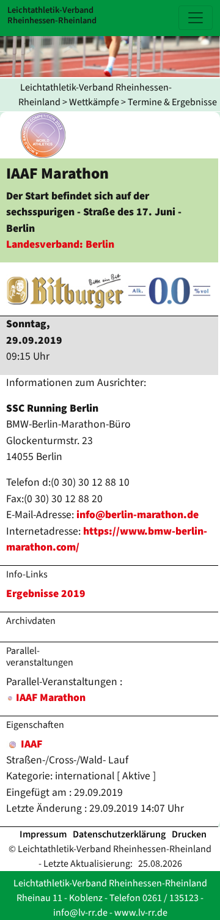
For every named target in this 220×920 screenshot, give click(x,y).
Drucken (189, 834)
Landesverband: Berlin (60, 244)
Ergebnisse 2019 (46, 593)
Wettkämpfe (94, 102)
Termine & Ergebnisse (172, 102)
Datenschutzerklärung (119, 834)
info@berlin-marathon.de (137, 514)
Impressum (43, 834)
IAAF (30, 744)
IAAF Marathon (51, 697)
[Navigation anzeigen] (195, 18)
